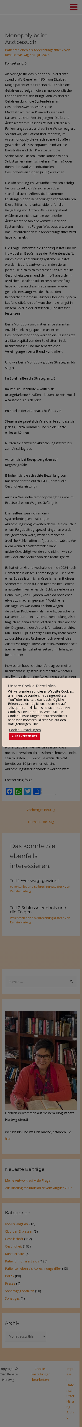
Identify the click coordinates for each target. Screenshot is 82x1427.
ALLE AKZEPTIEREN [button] (24, 736)
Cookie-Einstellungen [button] (25, 730)
